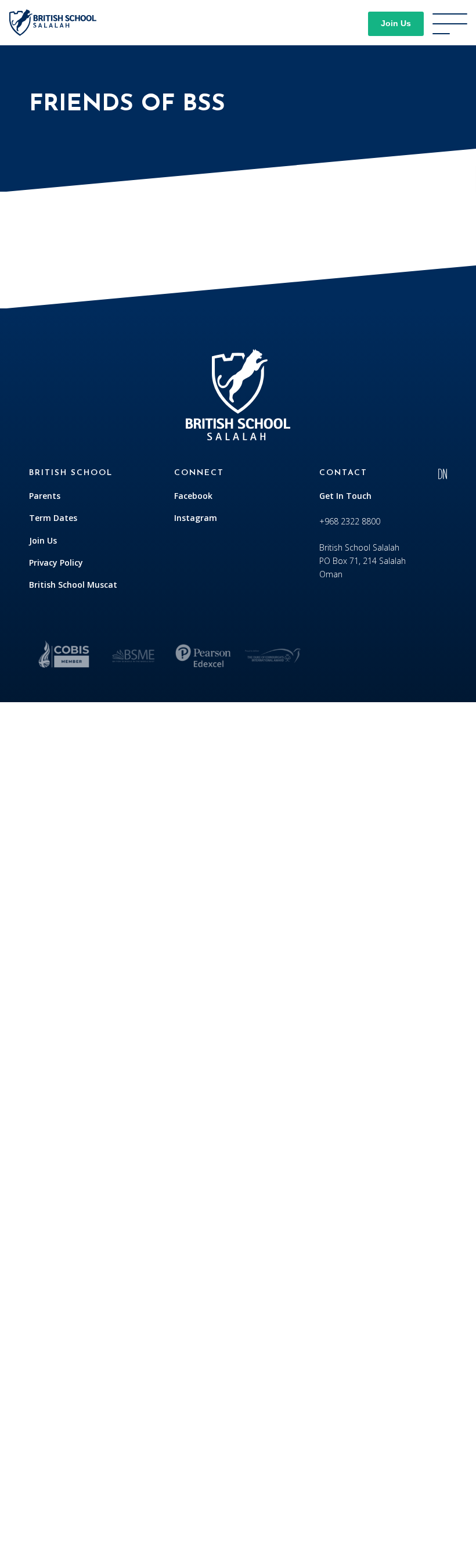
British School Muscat (73, 584)
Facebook (193, 495)
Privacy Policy (56, 562)
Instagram (195, 517)
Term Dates (53, 517)
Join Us (396, 23)
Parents (44, 495)
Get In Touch (345, 495)
